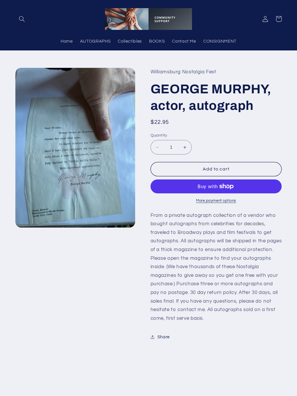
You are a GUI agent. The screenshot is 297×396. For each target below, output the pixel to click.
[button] (22, 19)
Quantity (159, 135)
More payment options (216, 201)
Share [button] (163, 337)
